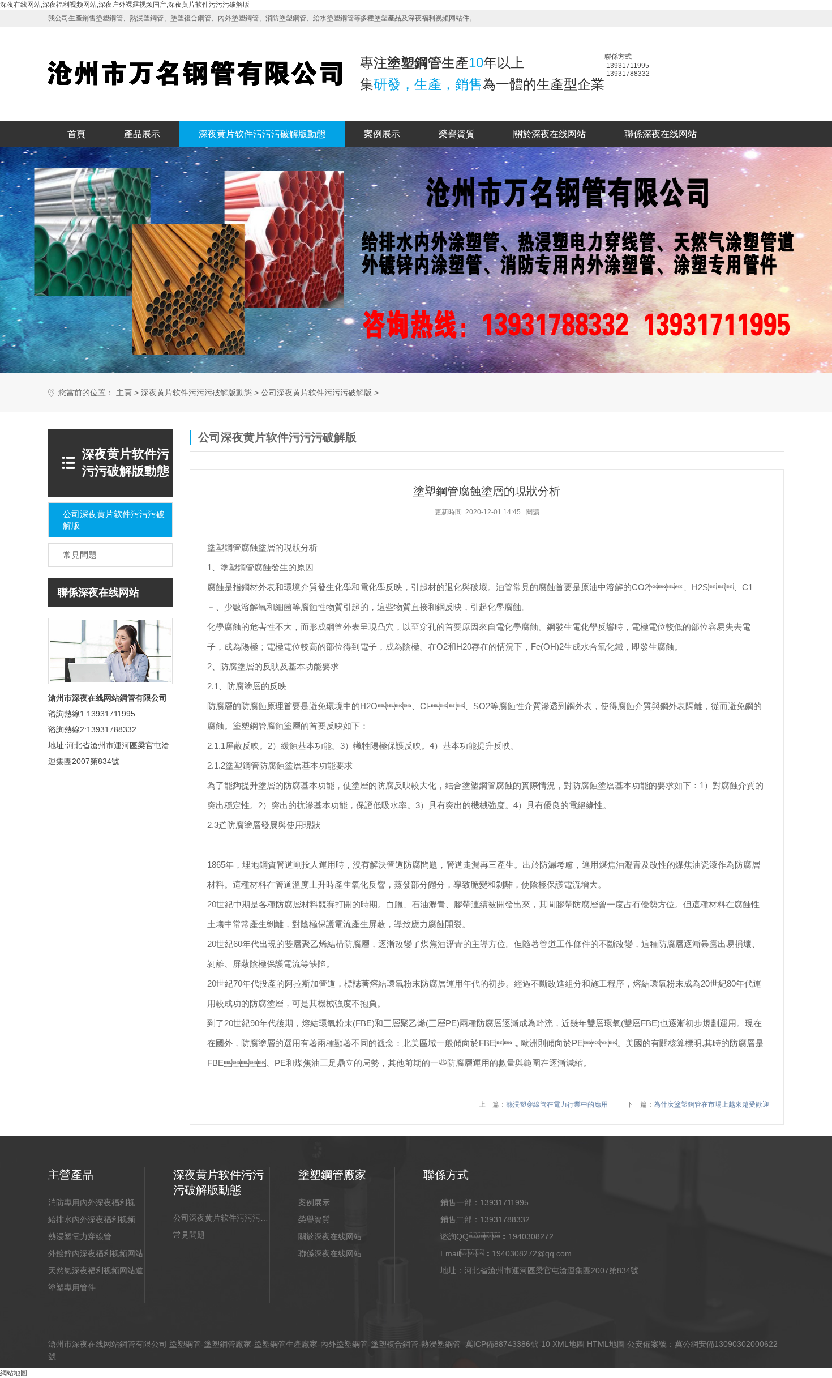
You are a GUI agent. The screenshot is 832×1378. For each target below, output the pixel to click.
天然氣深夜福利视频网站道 (95, 1270)
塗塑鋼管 (185, 1344)
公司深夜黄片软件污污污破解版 (316, 393)
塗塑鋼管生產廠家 (286, 1344)
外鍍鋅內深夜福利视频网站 (95, 1253)
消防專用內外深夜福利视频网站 (96, 1202)
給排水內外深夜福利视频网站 (96, 1219)
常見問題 (189, 1234)
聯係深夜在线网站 (660, 134)
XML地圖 (568, 1344)
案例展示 (382, 134)
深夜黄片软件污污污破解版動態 (262, 134)
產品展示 (142, 134)
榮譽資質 (457, 134)
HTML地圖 (606, 1344)
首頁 (76, 134)
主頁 (124, 393)
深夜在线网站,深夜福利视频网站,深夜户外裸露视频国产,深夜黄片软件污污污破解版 (125, 4)
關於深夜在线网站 (549, 134)
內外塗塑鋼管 (344, 1344)
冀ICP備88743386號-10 (507, 1344)
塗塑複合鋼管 (394, 1344)
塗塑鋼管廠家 (227, 1344)
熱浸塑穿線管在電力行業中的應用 (557, 1104)
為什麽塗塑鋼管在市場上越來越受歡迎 (711, 1104)
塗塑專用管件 (72, 1287)
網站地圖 (13, 1373)
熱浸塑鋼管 (441, 1344)
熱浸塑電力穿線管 (79, 1236)
